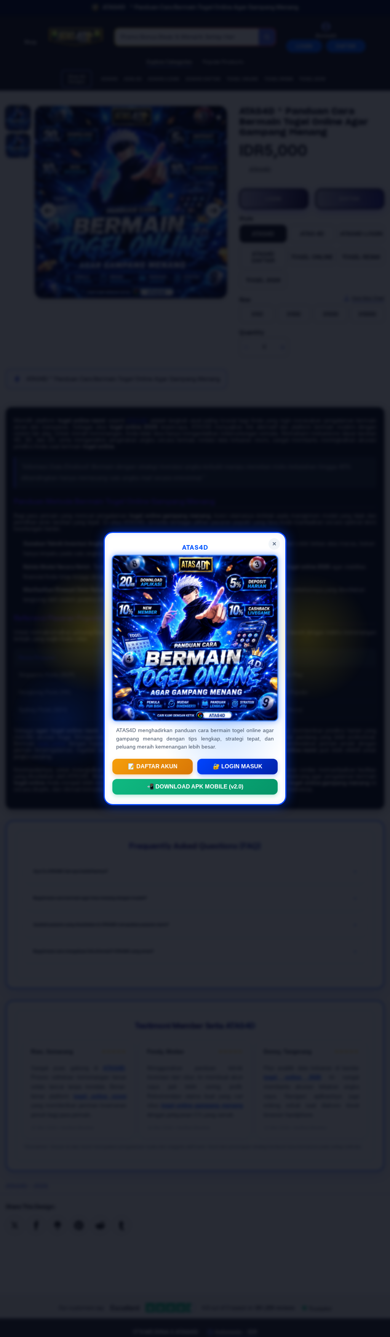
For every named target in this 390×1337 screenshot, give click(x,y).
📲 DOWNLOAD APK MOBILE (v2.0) (195, 787)
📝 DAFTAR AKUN (152, 766)
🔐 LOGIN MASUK (237, 766)
